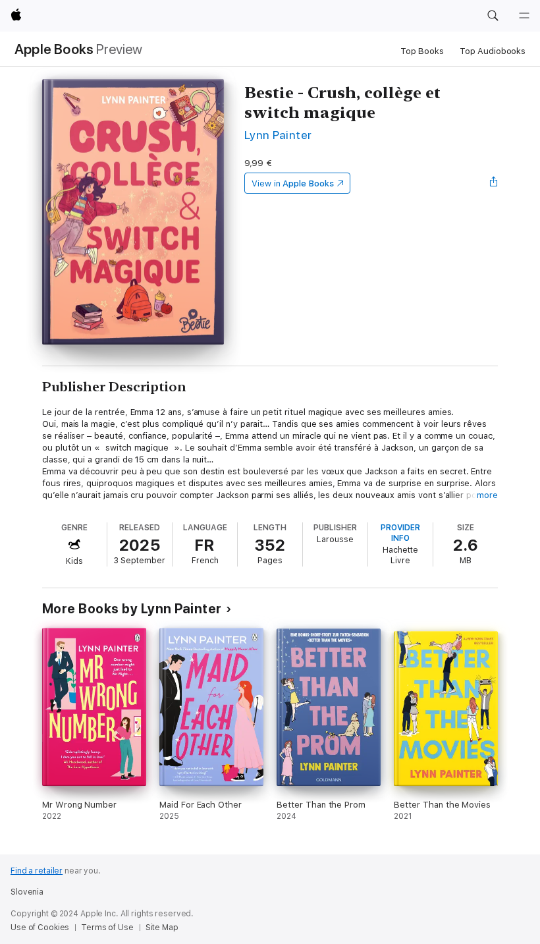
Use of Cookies (40, 927)
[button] (492, 16)
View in (293, 183)
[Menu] (524, 16)
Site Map (162, 927)
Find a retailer (37, 870)
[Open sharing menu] (493, 183)
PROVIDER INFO (400, 533)
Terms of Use (107, 927)
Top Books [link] (422, 51)
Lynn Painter (278, 135)
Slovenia (27, 892)
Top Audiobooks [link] (493, 51)
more (487, 495)
